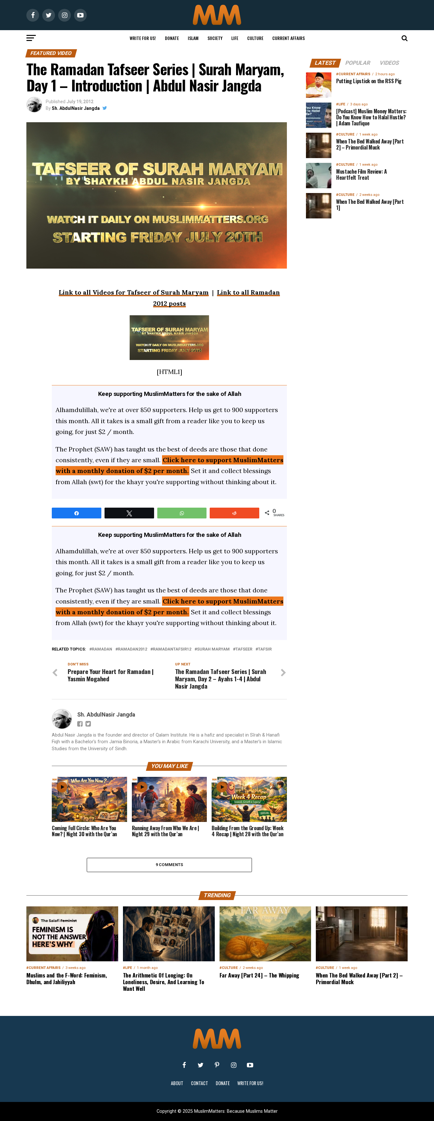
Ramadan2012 (132, 649)
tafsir (265, 649)
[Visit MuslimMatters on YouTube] (250, 1065)
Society (214, 38)
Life (234, 38)
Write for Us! (143, 38)
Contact (199, 1083)
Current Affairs (288, 38)
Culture (255, 38)
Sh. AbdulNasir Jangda (76, 108)
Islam (193, 38)
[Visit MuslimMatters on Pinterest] (217, 1065)
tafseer (243, 649)
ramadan (102, 649)
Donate (172, 38)
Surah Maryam (213, 649)
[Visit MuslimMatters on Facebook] (184, 1065)
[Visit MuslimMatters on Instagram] (233, 1065)
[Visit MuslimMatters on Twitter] (200, 1065)
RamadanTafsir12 (172, 649)
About (177, 1083)
